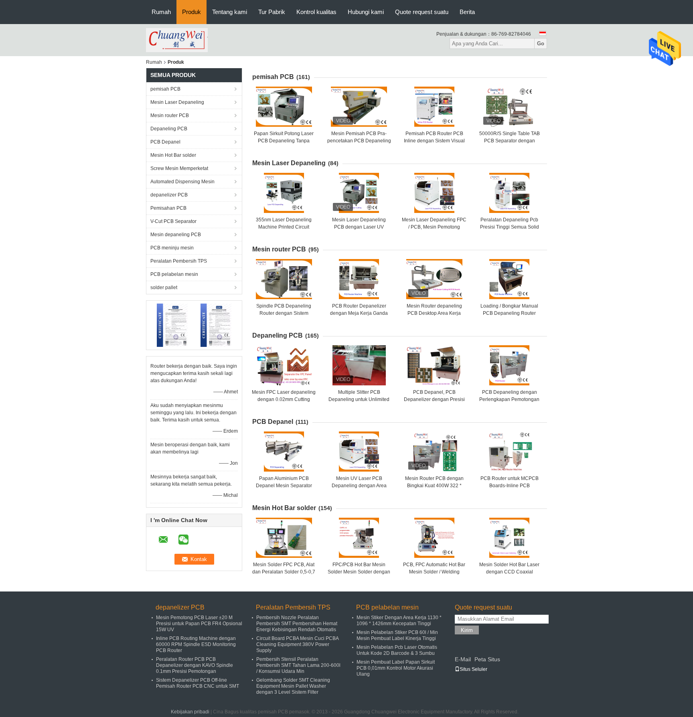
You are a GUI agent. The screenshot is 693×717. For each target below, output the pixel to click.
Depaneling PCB (168, 129)
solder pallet (163, 287)
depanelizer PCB (169, 195)
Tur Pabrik (271, 11)
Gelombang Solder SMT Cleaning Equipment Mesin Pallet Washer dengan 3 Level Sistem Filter (293, 686)
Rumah (161, 11)
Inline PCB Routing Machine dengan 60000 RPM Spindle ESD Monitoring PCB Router (196, 644)
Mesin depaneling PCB (175, 234)
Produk (191, 11)
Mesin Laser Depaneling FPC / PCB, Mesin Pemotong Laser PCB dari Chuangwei (434, 227)
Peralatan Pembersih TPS (178, 261)
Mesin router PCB (169, 115)
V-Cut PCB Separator (173, 221)
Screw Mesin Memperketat (179, 168)
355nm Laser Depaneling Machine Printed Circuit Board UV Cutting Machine (284, 227)
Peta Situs (487, 659)
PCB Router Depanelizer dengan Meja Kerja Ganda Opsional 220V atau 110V (359, 313)
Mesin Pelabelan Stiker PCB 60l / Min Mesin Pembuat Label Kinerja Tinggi (397, 635)
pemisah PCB (165, 89)
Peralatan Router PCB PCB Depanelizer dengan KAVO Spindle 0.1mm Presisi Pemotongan (194, 665)
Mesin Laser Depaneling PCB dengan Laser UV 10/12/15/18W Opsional (359, 227)
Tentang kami (229, 11)
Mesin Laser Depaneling (177, 102)
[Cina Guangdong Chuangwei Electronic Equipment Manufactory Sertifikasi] (172, 325)
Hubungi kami (366, 11)
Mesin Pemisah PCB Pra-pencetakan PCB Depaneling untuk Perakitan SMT (359, 141)
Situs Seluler (473, 669)
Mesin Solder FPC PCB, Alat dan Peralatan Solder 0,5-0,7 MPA (283, 572)
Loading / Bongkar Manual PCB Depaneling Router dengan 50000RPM (509, 313)
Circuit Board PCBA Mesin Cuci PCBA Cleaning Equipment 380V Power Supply (297, 644)
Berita (467, 11)
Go (540, 44)
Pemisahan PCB (168, 208)
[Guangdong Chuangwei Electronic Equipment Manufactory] (177, 40)
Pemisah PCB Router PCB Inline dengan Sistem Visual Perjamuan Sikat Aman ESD (434, 141)
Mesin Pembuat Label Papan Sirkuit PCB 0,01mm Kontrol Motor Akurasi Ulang (396, 668)
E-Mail (463, 659)
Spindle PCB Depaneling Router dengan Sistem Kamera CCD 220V (283, 313)
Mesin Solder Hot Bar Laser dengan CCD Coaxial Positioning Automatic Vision (509, 572)
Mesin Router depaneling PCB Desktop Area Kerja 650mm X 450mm (434, 313)
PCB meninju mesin (172, 248)
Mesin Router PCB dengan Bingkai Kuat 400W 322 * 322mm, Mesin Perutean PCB (434, 486)
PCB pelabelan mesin (174, 274)
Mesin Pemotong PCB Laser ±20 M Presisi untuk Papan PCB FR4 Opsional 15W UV (199, 623)
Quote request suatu (421, 11)
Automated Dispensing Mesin (182, 181)
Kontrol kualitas (316, 11)
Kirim (467, 630)
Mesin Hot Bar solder (173, 155)
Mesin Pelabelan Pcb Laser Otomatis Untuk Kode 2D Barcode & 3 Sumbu (397, 650)
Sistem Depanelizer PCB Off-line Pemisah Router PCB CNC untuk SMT (197, 683)
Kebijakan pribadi (190, 712)
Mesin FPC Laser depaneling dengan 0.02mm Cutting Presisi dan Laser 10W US (284, 399)
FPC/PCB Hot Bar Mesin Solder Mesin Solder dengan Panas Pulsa (359, 572)
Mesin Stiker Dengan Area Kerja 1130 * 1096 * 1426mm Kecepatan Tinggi (399, 620)
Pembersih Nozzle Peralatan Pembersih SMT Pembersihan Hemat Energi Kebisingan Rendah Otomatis (296, 623)
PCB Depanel (165, 142)
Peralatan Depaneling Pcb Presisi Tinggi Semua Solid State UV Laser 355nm (509, 227)
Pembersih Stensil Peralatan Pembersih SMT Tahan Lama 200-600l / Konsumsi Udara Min (298, 665)
